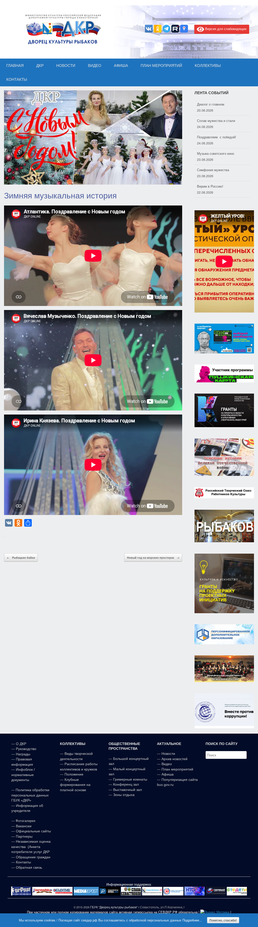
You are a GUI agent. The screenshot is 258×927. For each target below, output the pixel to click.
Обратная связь (28, 867)
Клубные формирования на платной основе (75, 785)
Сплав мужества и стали (216, 104)
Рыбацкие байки (21, 557)
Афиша (168, 774)
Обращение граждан (33, 857)
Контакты (23, 862)
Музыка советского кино (215, 137)
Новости (168, 754)
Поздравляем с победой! (216, 120)
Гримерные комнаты (130, 779)
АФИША (121, 65)
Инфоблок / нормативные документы (23, 774)
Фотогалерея (25, 821)
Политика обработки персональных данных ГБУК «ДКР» (30, 795)
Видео (167, 764)
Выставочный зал (127, 790)
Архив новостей (174, 759)
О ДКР (21, 744)
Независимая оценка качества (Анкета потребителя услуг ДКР (31, 846)
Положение (73, 774)
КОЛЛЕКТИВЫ (208, 65)
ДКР (40, 65)
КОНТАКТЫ (16, 79)
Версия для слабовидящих (225, 28)
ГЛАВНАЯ (15, 65)
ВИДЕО (94, 65)
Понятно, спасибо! (223, 920)
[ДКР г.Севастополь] (62, 29)
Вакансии (23, 826)
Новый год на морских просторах (153, 557)
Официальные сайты (33, 831)
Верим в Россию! (210, 169)
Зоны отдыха (124, 795)
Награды (23, 754)
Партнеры (24, 836)
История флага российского (218, 186)
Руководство (26, 749)
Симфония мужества (213, 153)
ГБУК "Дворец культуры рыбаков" (114, 907)
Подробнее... (192, 920)
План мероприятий (177, 769)
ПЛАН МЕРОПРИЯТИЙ (161, 65)
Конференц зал (126, 784)
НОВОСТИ (65, 65)
